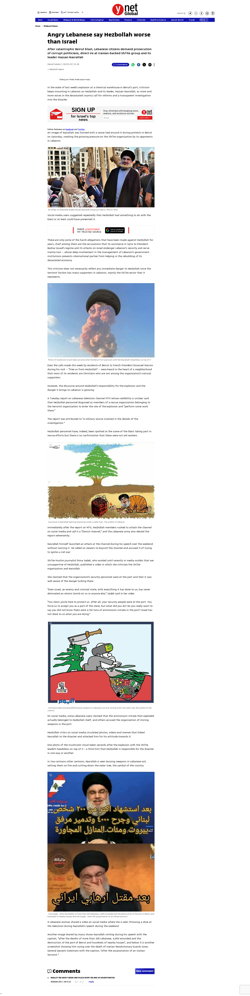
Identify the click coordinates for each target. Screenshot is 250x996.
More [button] (202, 20)
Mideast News (51, 26)
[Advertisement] (238, 43)
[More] (154, 64)
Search (180, 13)
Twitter (81, 129)
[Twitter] (144, 64)
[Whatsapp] (133, 64)
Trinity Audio (74, 80)
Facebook (69, 129)
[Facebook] (138, 64)
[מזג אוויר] (62, 13)
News (37, 26)
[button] (82, 12)
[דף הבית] (125, 15)
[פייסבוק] (201, 13)
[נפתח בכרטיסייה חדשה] (190, 13)
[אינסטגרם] (207, 13)
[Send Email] (150, 64)
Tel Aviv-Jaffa (73, 12)
